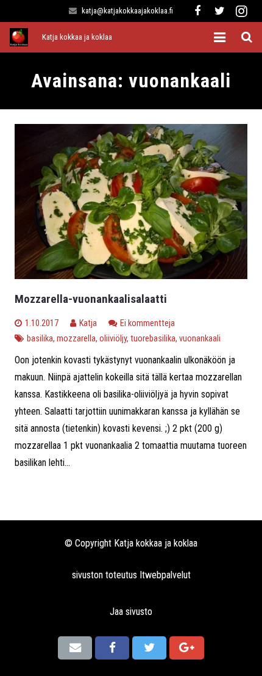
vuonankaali (200, 338)
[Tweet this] (149, 648)
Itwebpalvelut (165, 575)
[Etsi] (246, 37)
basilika (40, 338)
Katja (88, 323)
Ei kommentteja (147, 323)
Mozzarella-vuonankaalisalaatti (91, 299)
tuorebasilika (152, 338)
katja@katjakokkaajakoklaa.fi (127, 10)
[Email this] (75, 648)
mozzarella (76, 338)
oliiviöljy (113, 338)
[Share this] (112, 648)
